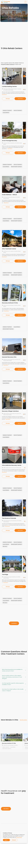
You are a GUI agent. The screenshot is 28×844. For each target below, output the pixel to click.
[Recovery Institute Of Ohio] (14, 292)
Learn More (20, 98)
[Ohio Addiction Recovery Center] (14, 455)
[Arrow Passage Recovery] (14, 130)
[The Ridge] (14, 564)
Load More (14, 623)
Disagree (14, 840)
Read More (4, 94)
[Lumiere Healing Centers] (14, 76)
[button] (4, 76)
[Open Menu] (25, 2)
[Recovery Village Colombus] (14, 400)
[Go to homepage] (5, 2)
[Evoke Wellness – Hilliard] (14, 184)
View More (6, 808)
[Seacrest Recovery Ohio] (14, 346)
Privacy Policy (19, 837)
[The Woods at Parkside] (14, 508)
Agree (6, 840)
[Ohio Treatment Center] (14, 238)
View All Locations (23, 719)
